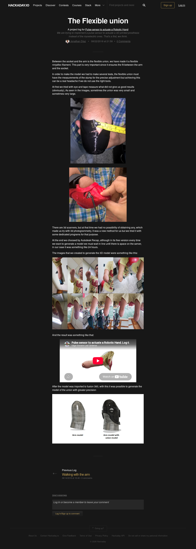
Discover (50, 5)
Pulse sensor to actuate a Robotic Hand (106, 29)
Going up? (99, 528)
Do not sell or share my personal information (148, 535)
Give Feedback (69, 535)
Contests (64, 5)
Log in (181, 5)
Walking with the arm (76, 474)
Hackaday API (118, 535)
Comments (123, 41)
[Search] (144, 5)
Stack (88, 5)
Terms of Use (86, 535)
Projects (37, 5)
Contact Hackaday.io (49, 535)
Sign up (168, 5)
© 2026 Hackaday (98, 541)
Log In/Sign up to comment (67, 513)
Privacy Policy (101, 535)
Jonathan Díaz (78, 41)
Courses (76, 5)
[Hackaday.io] (18, 5)
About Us (32, 535)
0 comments (86, 477)
